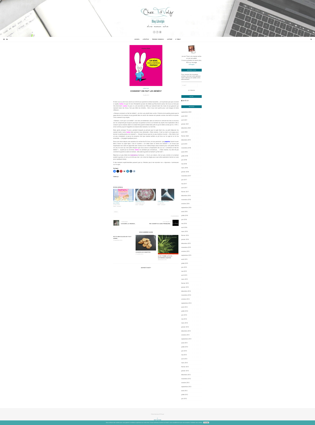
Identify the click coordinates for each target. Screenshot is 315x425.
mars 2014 (184, 323)
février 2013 (185, 367)
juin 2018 (184, 160)
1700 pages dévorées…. (164, 201)
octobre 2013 (185, 335)
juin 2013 (184, 351)
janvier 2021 (185, 124)
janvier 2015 (185, 287)
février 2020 (185, 136)
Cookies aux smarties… (143, 252)
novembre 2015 (186, 247)
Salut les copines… (140, 201)
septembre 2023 (186, 112)
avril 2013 (184, 359)
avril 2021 (184, 120)
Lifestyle (146, 39)
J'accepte (206, 422)
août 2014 (184, 307)
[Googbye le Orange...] (116, 223)
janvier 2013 (185, 371)
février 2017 (185, 192)
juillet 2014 (184, 311)
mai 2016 (184, 223)
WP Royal (161, 414)
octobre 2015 (185, 251)
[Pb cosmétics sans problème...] (176, 223)
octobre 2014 (185, 299)
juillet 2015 (184, 263)
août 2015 (184, 259)
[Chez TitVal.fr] (157, 16)
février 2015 (185, 283)
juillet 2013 (184, 347)
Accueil (137, 39)
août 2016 (184, 211)
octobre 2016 (185, 203)
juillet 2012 (184, 394)
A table (178, 39)
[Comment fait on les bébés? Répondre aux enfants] (123, 195)
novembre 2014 (186, 295)
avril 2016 (184, 227)
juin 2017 (184, 180)
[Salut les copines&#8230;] (145, 195)
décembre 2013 (186, 331)
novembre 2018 (186, 148)
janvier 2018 (185, 172)
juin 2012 (184, 398)
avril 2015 (184, 275)
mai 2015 (184, 271)
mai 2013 (184, 355)
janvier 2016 (185, 239)
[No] (313, 423)
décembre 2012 (186, 375)
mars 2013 (184, 363)
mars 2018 (184, 168)
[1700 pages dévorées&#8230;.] (168, 195)
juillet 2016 (184, 215)
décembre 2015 (186, 243)
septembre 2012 (186, 386)
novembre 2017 (186, 176)
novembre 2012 (186, 379)
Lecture (169, 39)
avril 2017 (184, 188)
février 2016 (185, 235)
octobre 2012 (185, 382)
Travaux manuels (158, 39)
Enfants (116, 211)
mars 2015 (184, 279)
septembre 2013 (186, 339)
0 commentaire (175, 216)
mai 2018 (184, 164)
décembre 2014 (186, 291)
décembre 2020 (186, 128)
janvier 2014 (185, 327)
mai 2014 (184, 319)
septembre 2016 (186, 207)
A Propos (191, 64)
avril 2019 (184, 144)
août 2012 (184, 391)
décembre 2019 (186, 140)
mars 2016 (184, 231)
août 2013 (184, 343)
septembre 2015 (186, 255)
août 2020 (184, 132)
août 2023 (184, 116)
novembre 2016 (186, 199)
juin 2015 (184, 267)
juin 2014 (184, 315)
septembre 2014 (186, 303)
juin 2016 (184, 219)
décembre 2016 (186, 195)
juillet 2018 (184, 156)
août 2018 (184, 152)
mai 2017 (184, 184)
